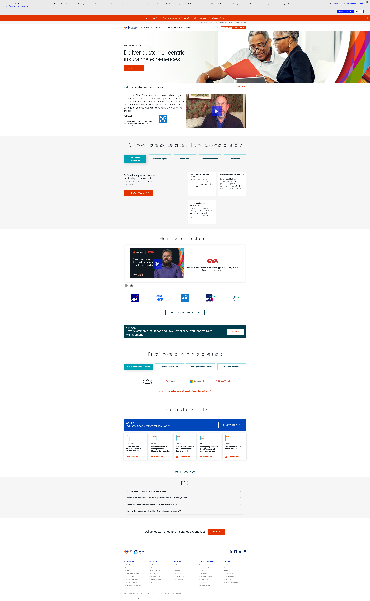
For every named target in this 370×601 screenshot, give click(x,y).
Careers (226, 570)
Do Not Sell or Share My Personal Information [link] (169, 593)
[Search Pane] (217, 28)
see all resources (185, 472)
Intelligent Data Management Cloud (133, 565)
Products (157, 27)
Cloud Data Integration (204, 568)
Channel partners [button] (231, 366)
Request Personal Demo (155, 570)
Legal (125, 593)
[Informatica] (131, 28)
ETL (200, 565)
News (225, 568)
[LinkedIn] (235, 551)
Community (177, 570)
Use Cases (167, 27)
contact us (226, 27)
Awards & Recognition (229, 573)
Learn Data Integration (206, 561)
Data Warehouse (203, 573)
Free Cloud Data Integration (156, 568)
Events (175, 565)
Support (230, 22)
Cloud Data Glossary (179, 579)
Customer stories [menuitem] (149, 87)
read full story (140, 193)
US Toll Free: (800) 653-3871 (206, 22)
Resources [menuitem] (159, 87)
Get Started (153, 561)
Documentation (178, 573)
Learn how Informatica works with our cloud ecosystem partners (184, 391)
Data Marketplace (128, 588)
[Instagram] (245, 551)
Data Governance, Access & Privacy (133, 585)
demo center (239, 27)
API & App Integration (129, 576)
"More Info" (335, 4)
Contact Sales (152, 573)
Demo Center (152, 565)
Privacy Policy (131, 593)
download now (184, 457)
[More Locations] (217, 22)
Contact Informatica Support (231, 582)
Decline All (349, 11)
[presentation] (126, 285)
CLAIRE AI (126, 568)
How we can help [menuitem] (137, 87)
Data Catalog (127, 570)
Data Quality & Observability (131, 579)
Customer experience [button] (135, 158)
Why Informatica (146, 27)
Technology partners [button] (169, 366)
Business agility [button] (160, 159)
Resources (177, 27)
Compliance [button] (235, 159)
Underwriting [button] (185, 159)
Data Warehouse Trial (154, 576)
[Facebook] (231, 551)
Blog (175, 568)
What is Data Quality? (204, 579)
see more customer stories (185, 312)
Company (222, 22)
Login (241, 22)
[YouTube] (240, 551)
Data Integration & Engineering (131, 573)
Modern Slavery (141, 593)
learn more (130, 457)
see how (135, 68)
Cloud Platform (129, 561)
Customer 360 (202, 582)
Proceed (340, 11)
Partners (187, 27)
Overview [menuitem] (127, 87)
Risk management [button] (210, 159)
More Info (359, 11)
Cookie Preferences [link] (151, 593)
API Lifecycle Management (155, 579)
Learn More (219, 18)
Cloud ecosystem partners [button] (138, 366)
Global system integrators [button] (200, 366)
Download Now (158, 275)
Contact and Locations (229, 576)
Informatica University (179, 576)
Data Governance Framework (206, 576)
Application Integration (205, 585)
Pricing (237, 22)
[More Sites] (245, 22)
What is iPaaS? (202, 570)
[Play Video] (216, 111)
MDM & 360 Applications (130, 582)
